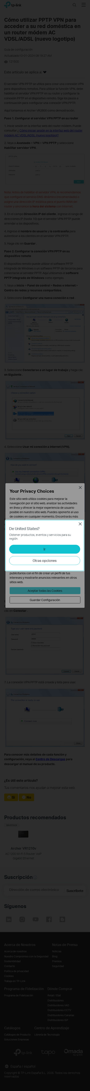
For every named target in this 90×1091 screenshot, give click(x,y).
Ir (45, 549)
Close (80, 524)
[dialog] (45, 545)
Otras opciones (45, 560)
